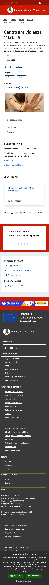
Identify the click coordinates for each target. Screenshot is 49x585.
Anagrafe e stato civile (14, 391)
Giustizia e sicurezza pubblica (16, 432)
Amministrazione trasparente (16, 547)
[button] (24, 581)
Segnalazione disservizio (14, 529)
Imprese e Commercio (13, 402)
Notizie (21, 19)
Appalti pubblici (11, 406)
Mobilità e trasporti (12, 417)
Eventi (7, 482)
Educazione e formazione (14, 428)
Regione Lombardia (10, 2)
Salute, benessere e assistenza (17, 443)
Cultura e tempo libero (14, 395)
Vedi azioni (20, 67)
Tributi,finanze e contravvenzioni (18, 435)
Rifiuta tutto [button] (33, 576)
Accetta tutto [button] (15, 576)
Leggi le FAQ (10, 532)
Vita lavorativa (11, 399)
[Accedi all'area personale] (40, 3)
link (24, 571)
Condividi (8, 67)
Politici (7, 373)
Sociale (30, 19)
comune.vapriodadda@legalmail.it (18, 512)
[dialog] (24, 568)
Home (5, 19)
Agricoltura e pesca (12, 450)
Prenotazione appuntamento (16, 525)
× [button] (46, 553)
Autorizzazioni (10, 446)
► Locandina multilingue (14, 165)
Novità (13, 19)
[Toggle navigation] (4, 9)
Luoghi (7, 479)
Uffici (7, 365)
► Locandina (9, 160)
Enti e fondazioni (11, 369)
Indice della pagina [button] (14, 120)
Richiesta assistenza (13, 536)
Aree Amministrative (13, 362)
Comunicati (9, 465)
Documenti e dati (11, 380)
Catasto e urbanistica (13, 410)
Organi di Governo (12, 358)
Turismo (8, 413)
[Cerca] (44, 10)
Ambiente (9, 439)
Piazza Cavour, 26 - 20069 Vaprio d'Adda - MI (19, 498)
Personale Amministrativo (15, 376)
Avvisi (7, 469)
